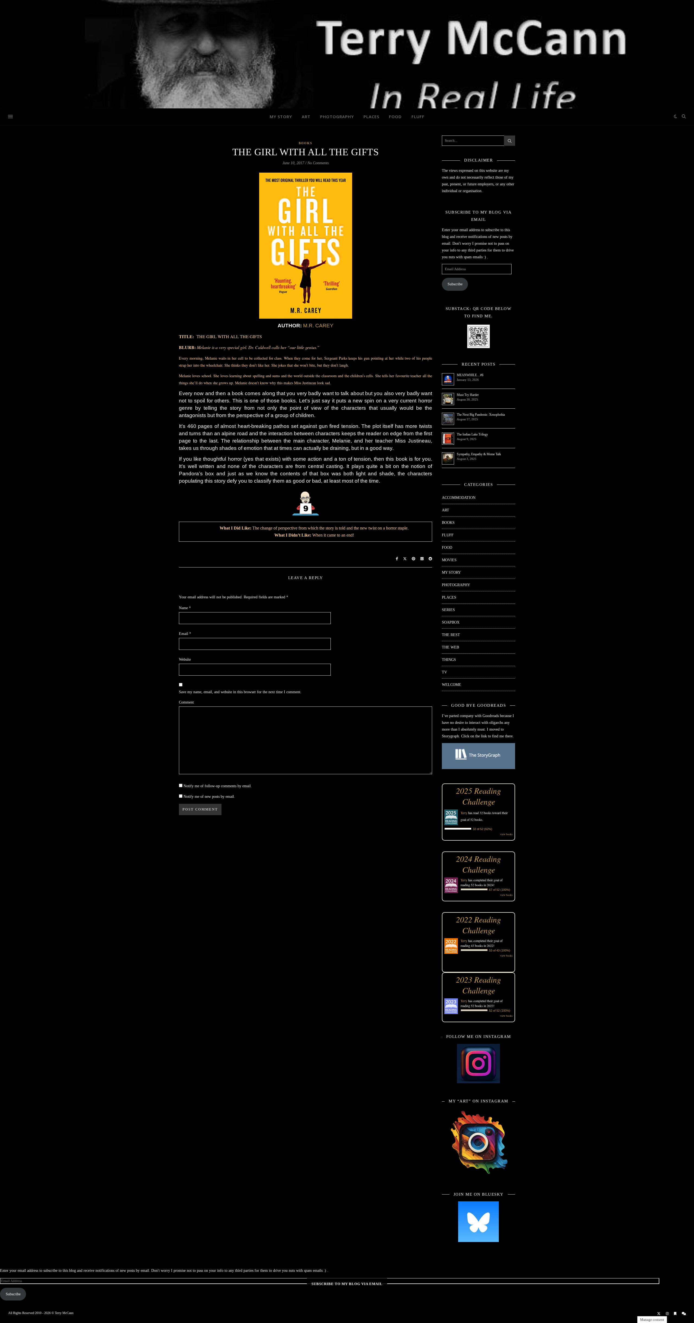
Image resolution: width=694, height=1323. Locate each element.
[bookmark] (675, 1313)
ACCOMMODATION (458, 498)
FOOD (395, 116)
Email (185, 634)
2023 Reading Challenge (478, 985)
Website (185, 659)
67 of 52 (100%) (499, 889)
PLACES (371, 116)
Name (185, 608)
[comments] (684, 1313)
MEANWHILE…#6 (470, 375)
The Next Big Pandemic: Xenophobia (481, 415)
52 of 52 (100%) (499, 1010)
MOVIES (449, 560)
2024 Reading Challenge (478, 864)
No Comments (318, 163)
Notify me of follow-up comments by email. (218, 786)
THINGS (449, 660)
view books (506, 834)
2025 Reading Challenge (478, 796)
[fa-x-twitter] (659, 1313)
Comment (186, 702)
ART (306, 116)
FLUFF (418, 116)
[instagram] (668, 1313)
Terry (464, 813)
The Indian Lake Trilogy (472, 434)
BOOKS (305, 143)
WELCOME (451, 685)
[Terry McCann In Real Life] (347, 54)
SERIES (448, 610)
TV (444, 672)
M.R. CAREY (318, 325)
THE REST (451, 635)
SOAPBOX (451, 622)
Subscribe (455, 284)
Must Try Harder (468, 395)
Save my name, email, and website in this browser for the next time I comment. (240, 692)
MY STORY (281, 116)
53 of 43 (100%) (499, 950)
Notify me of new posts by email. (209, 797)
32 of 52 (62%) (482, 829)
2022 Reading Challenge (478, 924)
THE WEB (450, 647)
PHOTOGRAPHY (337, 116)
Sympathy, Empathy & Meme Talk (479, 454)
